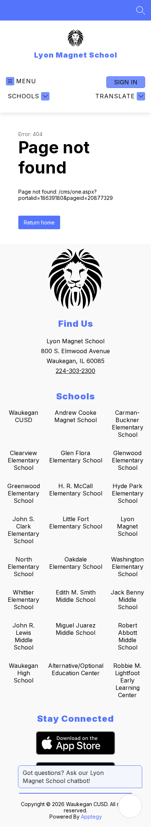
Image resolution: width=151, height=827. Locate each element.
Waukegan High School (23, 673)
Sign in (125, 82)
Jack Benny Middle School (127, 600)
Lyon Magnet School (127, 526)
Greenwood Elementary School (23, 493)
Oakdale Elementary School (75, 563)
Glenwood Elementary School (127, 460)
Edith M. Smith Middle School (76, 596)
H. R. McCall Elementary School (75, 489)
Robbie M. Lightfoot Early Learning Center (127, 680)
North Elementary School (23, 567)
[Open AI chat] (130, 806)
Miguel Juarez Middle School (76, 629)
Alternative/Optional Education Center (75, 669)
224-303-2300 (75, 370)
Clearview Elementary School (23, 460)
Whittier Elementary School (23, 600)
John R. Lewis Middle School (23, 636)
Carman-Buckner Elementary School (127, 423)
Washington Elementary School (127, 567)
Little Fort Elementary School (75, 522)
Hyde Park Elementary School (127, 493)
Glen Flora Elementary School (75, 456)
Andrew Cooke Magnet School (75, 416)
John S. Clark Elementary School (23, 530)
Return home (39, 222)
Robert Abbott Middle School (127, 636)
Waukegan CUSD (23, 416)
